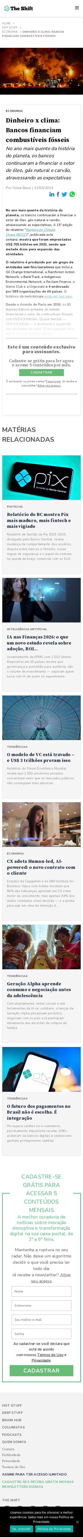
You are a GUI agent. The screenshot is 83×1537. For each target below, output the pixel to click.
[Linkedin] (52, 194)
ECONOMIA (14, 111)
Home (6, 23)
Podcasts (11, 1435)
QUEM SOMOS (14, 1442)
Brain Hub (12, 1420)
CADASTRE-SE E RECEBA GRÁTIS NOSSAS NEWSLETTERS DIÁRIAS (38, 1484)
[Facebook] (58, 194)
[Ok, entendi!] (77, 1522)
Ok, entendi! (21, 1529)
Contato (8, 1449)
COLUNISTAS (13, 1427)
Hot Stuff (10, 27)
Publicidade (11, 1455)
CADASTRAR (41, 372)
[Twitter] (65, 194)
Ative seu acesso (49, 385)
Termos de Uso (50, 1354)
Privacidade (41, 1360)
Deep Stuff (12, 1413)
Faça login (53, 381)
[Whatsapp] (72, 194)
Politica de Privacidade (54, 1529)
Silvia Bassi (22, 187)
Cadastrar (42, 1370)
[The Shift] (18, 8)
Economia (10, 32)
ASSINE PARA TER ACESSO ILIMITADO (34, 1474)
